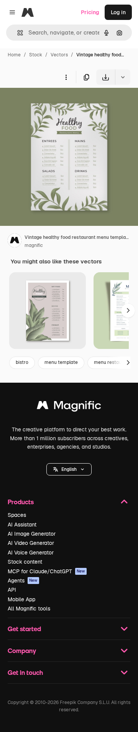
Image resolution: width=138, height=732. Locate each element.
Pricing (90, 12)
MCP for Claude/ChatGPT (46, 571)
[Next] (128, 310)
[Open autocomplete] (17, 33)
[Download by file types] (122, 77)
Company (22, 650)
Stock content (25, 561)
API (12, 589)
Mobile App (21, 599)
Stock (35, 55)
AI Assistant (22, 524)
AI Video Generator (31, 543)
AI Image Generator (32, 533)
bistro (22, 362)
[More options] (66, 77)
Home (14, 55)
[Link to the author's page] (14, 242)
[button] (69, 469)
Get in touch (25, 672)
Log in (118, 12)
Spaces (17, 515)
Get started (24, 629)
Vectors (59, 55)
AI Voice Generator (31, 552)
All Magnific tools (29, 608)
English (69, 469)
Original (49, 102)
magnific (34, 245)
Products (21, 502)
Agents (23, 580)
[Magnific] (69, 407)
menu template (61, 362)
